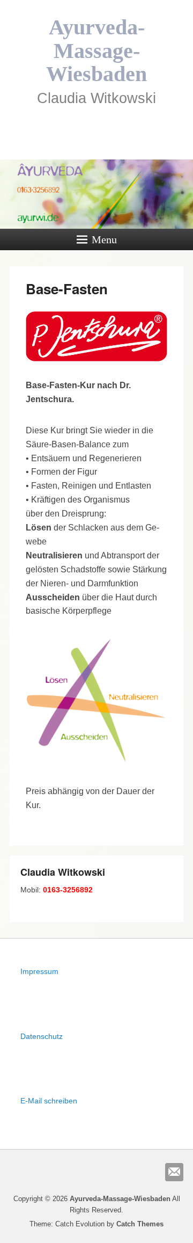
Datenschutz (41, 1036)
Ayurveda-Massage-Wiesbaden (96, 51)
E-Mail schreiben (48, 1100)
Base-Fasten (67, 289)
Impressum (39, 971)
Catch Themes (140, 1224)
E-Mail (174, 1172)
